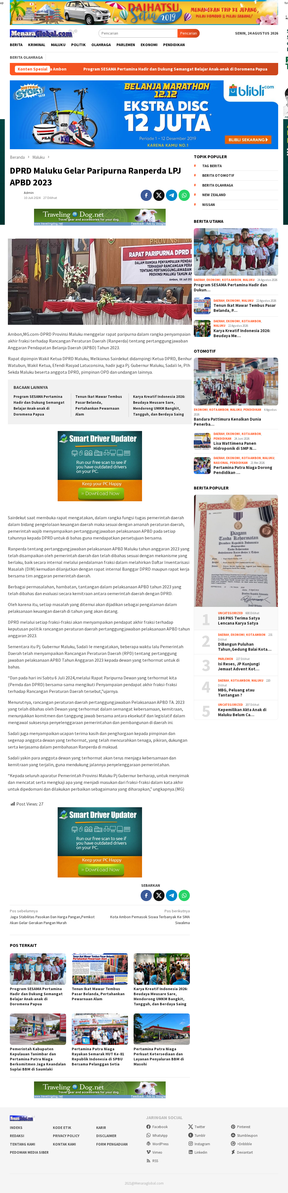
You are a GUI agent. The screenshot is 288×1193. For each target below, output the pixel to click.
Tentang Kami (22, 1144)
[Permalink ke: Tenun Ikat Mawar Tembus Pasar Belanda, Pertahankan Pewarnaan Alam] (100, 969)
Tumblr (200, 1135)
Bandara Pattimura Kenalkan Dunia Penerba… (227, 422)
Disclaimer (106, 1135)
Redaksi (17, 1135)
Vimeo (157, 1152)
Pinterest (243, 1126)
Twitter (200, 1126)
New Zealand (214, 194)
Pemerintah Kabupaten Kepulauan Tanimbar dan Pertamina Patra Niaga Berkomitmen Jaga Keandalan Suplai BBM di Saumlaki (38, 1059)
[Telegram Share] (171, 195)
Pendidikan (252, 410)
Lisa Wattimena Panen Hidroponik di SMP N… (234, 446)
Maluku (249, 280)
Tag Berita (212, 166)
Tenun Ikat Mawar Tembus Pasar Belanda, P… (244, 308)
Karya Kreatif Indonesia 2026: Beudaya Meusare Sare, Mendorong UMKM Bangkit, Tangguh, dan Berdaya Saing (161, 996)
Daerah (199, 280)
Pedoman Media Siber (29, 1152)
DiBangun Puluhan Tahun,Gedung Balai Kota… (244, 647)
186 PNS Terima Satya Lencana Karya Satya (239, 621)
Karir (101, 1127)
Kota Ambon (231, 280)
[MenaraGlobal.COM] (43, 32)
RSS (155, 1160)
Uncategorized (230, 613)
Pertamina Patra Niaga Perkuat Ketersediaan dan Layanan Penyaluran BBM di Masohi (159, 1056)
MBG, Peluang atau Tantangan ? (236, 693)
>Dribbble (244, 1144)
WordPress (160, 1144)
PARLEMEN (225, 659)
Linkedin (201, 1152)
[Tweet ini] (159, 195)
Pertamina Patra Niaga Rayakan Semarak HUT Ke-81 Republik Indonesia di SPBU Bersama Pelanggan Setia (98, 1056)
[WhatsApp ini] (184, 195)
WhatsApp (160, 1135)
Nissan (208, 204)
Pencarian (188, 33)
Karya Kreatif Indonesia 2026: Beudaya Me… (241, 333)
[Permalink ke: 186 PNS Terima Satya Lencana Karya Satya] (236, 551)
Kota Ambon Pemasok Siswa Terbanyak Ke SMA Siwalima (150, 916)
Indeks (16, 1127)
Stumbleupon (247, 1135)
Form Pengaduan (112, 1144)
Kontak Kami (64, 1144)
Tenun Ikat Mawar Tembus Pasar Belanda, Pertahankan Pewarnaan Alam (98, 993)
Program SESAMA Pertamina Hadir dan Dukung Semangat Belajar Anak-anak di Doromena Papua (125, 69)
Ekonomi (213, 280)
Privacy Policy (66, 1135)
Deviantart (245, 1152)
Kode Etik (62, 1127)
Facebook (160, 1126)
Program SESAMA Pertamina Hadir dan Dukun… (230, 287)
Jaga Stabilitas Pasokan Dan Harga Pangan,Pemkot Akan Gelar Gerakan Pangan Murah (52, 916)
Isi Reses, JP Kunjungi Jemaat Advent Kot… (239, 666)
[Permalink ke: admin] (15, 195)
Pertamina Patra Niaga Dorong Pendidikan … (242, 470)
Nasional (220, 463)
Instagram (202, 1144)
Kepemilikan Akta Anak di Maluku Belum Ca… (242, 712)
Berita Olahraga (217, 185)
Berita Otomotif (218, 175)
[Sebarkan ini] (146, 195)
